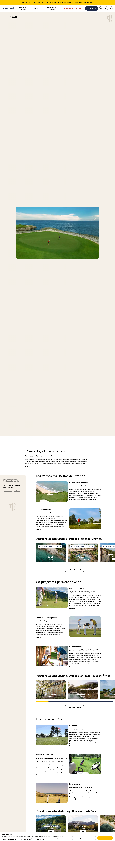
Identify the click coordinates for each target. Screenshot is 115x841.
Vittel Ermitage (59, 524)
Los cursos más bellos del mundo (11, 480)
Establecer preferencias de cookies (84, 838)
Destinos (37, 8)
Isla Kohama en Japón (86, 493)
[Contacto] (111, 8)
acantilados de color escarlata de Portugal (50, 520)
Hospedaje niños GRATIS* (72, 8)
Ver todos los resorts (74, 570)
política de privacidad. (38, 839)
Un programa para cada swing (11, 486)
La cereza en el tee (11, 491)
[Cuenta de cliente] (106, 8)
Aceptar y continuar (105, 838)
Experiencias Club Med (51, 8)
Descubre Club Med (22, 8)
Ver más (27, 467)
